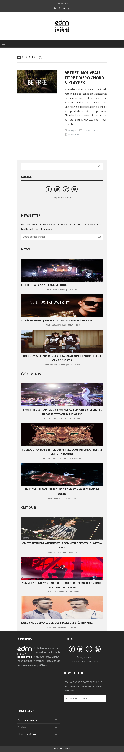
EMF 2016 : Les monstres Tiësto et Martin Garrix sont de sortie (62, 491)
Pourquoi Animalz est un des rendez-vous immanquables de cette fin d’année (62, 452)
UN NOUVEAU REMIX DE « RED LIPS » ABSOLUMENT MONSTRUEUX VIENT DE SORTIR (62, 358)
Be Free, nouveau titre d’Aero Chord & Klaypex (84, 78)
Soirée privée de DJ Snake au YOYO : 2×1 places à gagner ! (57, 320)
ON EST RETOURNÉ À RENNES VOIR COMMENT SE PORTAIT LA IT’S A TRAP (62, 545)
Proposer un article (28, 720)
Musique (72, 130)
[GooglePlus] (59, 8)
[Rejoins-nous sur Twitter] (57, 189)
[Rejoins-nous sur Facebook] (49, 189)
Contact (21, 727)
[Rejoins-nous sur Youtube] (75, 189)
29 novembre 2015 (92, 130)
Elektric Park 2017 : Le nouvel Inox (44, 285)
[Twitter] (64, 8)
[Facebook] (68, 8)
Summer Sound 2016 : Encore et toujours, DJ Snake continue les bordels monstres (62, 585)
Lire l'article (73, 134)
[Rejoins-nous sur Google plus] (66, 189)
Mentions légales (27, 734)
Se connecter (62, 3)
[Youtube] (55, 8)
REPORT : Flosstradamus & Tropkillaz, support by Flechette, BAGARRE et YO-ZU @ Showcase (62, 412)
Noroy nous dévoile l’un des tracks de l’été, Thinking (57, 622)
